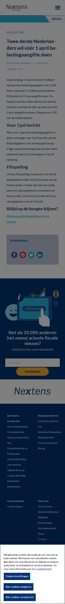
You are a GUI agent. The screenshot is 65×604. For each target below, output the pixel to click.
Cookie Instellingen (17, 576)
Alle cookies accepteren (20, 597)
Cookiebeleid (43, 568)
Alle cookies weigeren (18, 586)
